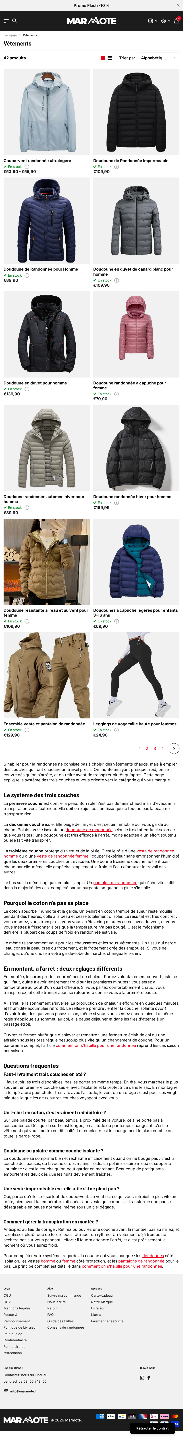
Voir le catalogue (6, 21)
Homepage (10, 35)
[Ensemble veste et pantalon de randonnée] (47, 675)
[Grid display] (103, 58)
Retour (52, 1308)
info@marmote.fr (24, 1391)
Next (174, 748)
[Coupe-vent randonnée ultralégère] (47, 112)
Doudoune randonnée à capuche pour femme (129, 385)
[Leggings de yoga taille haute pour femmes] (136, 675)
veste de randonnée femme (62, 856)
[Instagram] (142, 1378)
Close (178, 5)
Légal (7, 1288)
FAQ (50, 1315)
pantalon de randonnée (115, 882)
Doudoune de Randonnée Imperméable (130, 160)
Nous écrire (56, 1302)
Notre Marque (102, 1302)
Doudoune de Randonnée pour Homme (41, 269)
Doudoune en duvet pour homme (35, 382)
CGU (7, 1296)
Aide (50, 1288)
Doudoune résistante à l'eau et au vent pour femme (46, 613)
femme (68, 1260)
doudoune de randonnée (89, 829)
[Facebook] (149, 1378)
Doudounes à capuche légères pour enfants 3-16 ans (135, 613)
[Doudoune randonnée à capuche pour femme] (136, 334)
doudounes (153, 1255)
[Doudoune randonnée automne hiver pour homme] (47, 448)
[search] (14, 21)
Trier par (127, 57)
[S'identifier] (166, 21)
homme (48, 1260)
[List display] (110, 58)
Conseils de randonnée (65, 1327)
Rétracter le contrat (152, 1428)
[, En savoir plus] (153, 21)
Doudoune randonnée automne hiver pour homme (44, 499)
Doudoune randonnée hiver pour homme (132, 496)
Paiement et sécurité (107, 1321)
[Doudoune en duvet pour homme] (47, 334)
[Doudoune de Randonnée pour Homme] (47, 220)
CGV (7, 1302)
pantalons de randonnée (141, 1260)
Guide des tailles (60, 1321)
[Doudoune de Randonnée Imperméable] (136, 112)
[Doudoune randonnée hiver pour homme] (136, 448)
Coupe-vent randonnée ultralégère (37, 160)
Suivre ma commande (64, 1296)
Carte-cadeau (102, 1296)
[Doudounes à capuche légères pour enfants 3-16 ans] (136, 562)
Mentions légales (17, 1308)
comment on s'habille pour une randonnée (96, 1045)
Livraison (98, 1308)
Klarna (96, 1315)
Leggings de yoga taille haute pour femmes (135, 723)
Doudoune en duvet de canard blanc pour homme (133, 271)
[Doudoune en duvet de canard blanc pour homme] (136, 220)
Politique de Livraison (20, 1327)
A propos (96, 1288)
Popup (27, 167)
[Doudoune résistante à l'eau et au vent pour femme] (47, 562)
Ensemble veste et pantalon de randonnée (44, 723)
